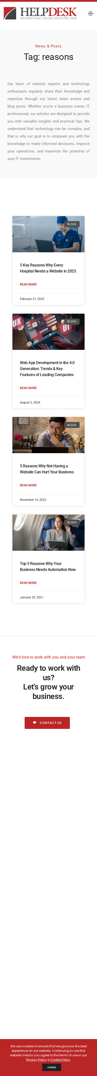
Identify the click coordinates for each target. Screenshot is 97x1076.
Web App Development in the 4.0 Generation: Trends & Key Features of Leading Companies (47, 368)
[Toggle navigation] (90, 13)
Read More (28, 284)
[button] (47, 723)
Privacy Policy (36, 1060)
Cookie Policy (60, 1060)
